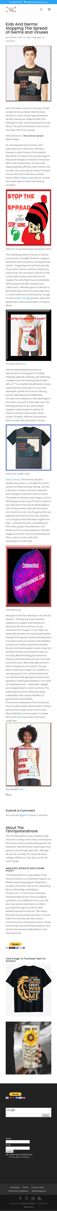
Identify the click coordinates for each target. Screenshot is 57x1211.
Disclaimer (15, 1187)
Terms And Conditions (18, 1191)
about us (36, 857)
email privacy (26, 1154)
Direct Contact (13, 479)
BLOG (25, 1187)
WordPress (29, 1207)
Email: (8, 1145)
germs (26, 177)
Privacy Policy (38, 1187)
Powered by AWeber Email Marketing (19, 1157)
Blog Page (36, 37)
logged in (23, 815)
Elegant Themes (28, 1203)
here (13, 248)
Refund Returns (39, 1191)
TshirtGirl (12, 37)
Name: (9, 1138)
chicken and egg (22, 298)
